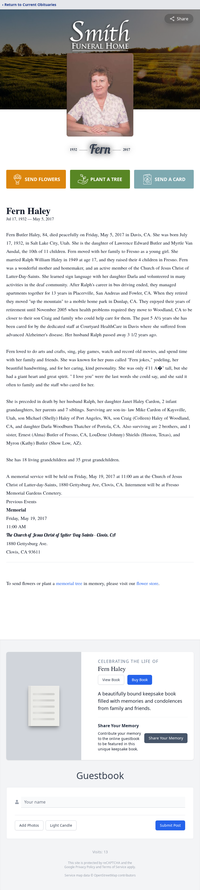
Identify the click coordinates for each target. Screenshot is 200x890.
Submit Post (170, 825)
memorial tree (69, 583)
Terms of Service (114, 867)
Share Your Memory (166, 738)
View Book (111, 679)
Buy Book (140, 679)
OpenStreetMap (105, 875)
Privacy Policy (85, 867)
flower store (147, 583)
